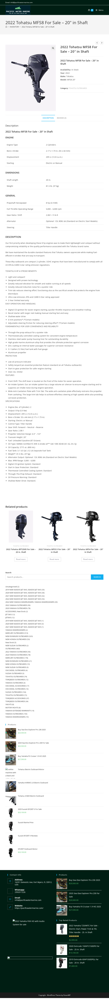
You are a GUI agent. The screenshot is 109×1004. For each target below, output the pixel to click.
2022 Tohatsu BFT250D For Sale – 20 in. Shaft (21, 550)
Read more (21, 559)
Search (8, 572)
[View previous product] (97, 43)
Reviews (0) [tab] (61, 118)
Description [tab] (48, 118)
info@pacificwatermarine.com (28, 900)
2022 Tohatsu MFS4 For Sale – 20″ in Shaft (88, 550)
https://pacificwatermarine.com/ (29, 908)
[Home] (6, 27)
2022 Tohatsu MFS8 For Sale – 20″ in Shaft (38, 27)
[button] (53, 48)
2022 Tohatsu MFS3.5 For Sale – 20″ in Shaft (54, 550)
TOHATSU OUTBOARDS (78, 88)
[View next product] (102, 43)
